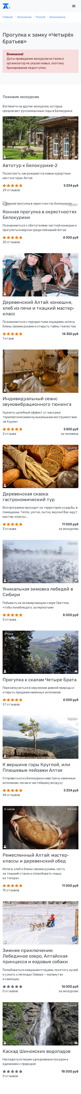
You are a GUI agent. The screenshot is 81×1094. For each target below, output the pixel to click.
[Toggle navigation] (73, 6)
